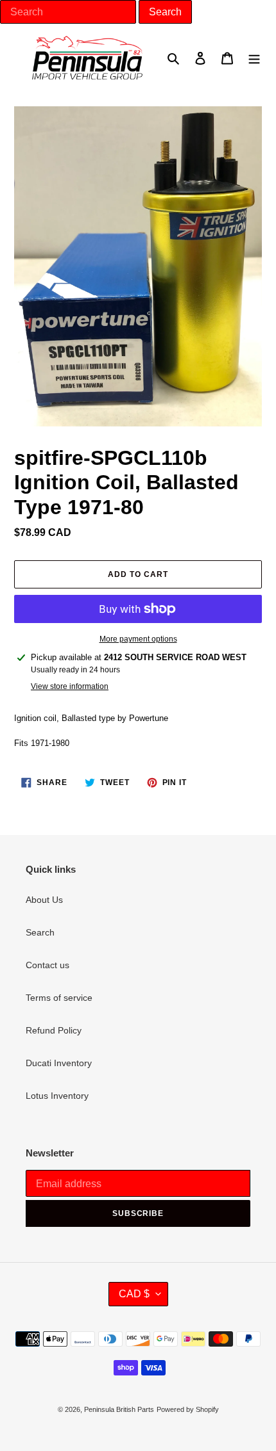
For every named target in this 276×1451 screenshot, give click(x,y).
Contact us (47, 965)
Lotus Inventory (57, 1095)
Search (40, 932)
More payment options (138, 639)
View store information (69, 686)
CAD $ (134, 1293)
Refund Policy (54, 1030)
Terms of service (59, 998)
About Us (44, 900)
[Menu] (254, 57)
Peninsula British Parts (119, 1409)
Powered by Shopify (188, 1409)
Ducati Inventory (59, 1063)
